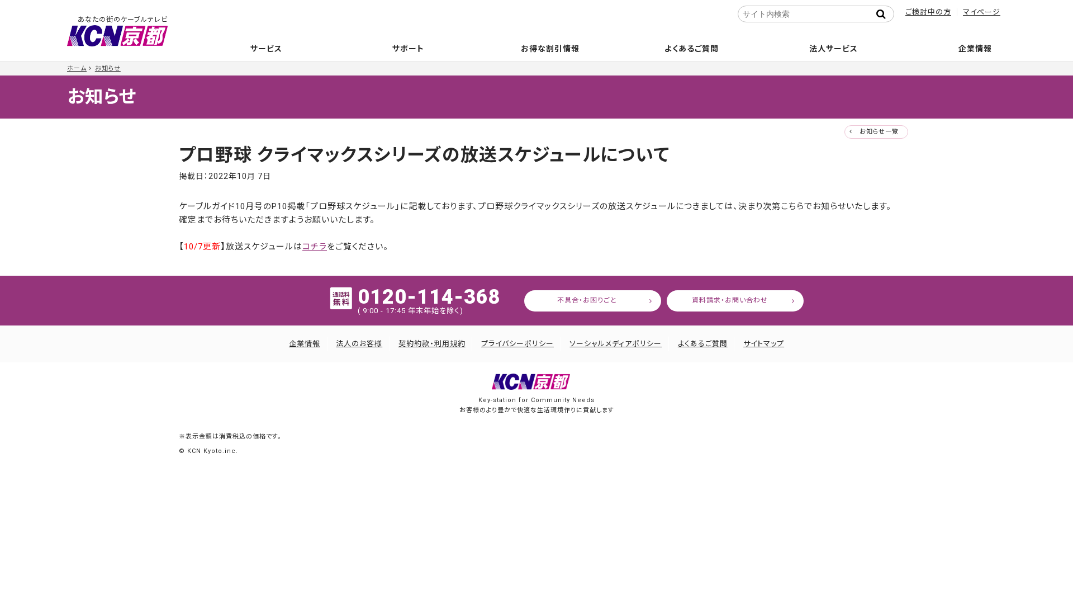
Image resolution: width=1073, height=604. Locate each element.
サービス (266, 48)
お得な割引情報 (550, 48)
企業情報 (975, 48)
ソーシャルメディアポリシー (615, 343)
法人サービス (833, 48)
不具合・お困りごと (587, 300)
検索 (884, 14)
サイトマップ (763, 343)
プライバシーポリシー (517, 343)
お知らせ (108, 68)
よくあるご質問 (691, 48)
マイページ (981, 12)
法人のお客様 (359, 343)
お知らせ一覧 (879, 131)
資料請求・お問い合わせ (730, 300)
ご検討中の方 (928, 12)
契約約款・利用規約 (432, 343)
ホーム (77, 68)
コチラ (314, 247)
